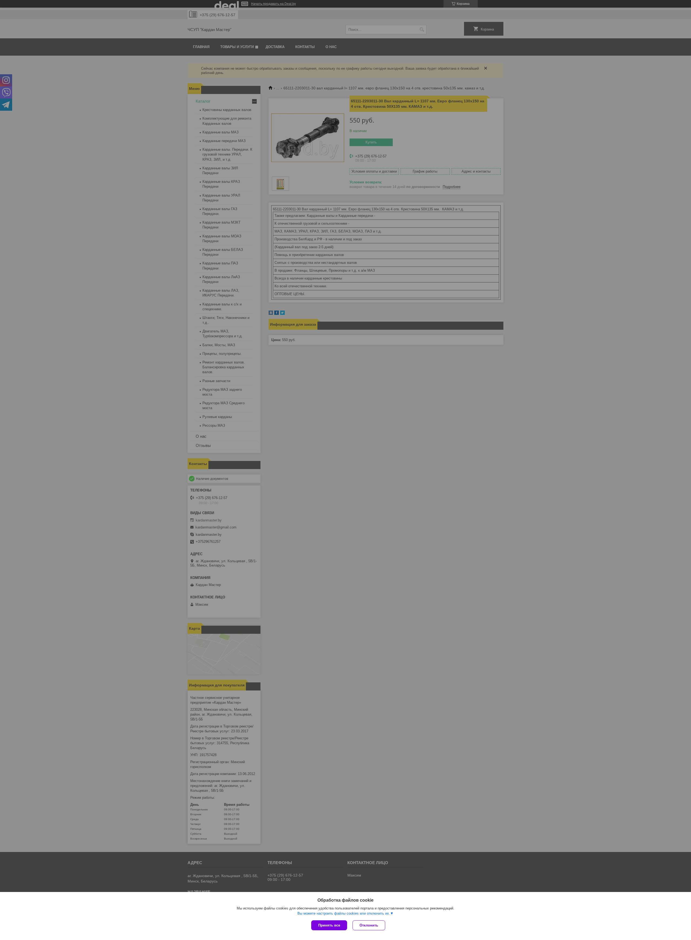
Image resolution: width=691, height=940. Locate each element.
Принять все (329, 925)
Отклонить (369, 925)
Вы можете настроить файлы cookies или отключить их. (343, 913)
